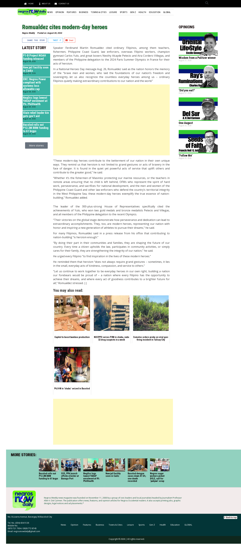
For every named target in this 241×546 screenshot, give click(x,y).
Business (83, 12)
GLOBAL (167, 12)
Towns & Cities (98, 12)
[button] (207, 3)
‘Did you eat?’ (187, 90)
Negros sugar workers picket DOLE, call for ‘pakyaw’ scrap (157, 477)
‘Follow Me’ (185, 155)
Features (71, 12)
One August (186, 123)
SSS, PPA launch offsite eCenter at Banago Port (70, 476)
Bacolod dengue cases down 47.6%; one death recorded (137, 477)
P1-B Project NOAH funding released (34, 57)
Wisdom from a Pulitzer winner (197, 57)
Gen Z (133, 12)
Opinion (59, 12)
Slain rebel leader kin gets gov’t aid (36, 114)
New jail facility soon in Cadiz (36, 69)
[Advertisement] (111, 119)
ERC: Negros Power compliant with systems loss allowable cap (34, 84)
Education (154, 12)
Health (142, 12)
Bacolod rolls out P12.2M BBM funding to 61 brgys (35, 128)
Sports (123, 12)
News (50, 12)
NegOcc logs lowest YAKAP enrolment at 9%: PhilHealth (35, 101)
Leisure (113, 12)
